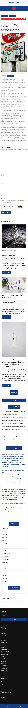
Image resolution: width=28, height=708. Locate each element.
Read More (7, 273)
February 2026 (5, 547)
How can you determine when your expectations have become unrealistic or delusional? (14, 363)
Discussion (12, 16)
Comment (3, 153)
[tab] (14, 8)
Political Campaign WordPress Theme (10, 706)
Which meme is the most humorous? (12, 296)
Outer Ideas (14, 2)
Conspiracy (4, 592)
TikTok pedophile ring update (17, 503)
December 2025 (6, 553)
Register (3, 681)
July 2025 (4, 565)
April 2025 (4, 575)
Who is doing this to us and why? (10, 432)
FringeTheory (5, 598)
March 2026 (5, 543)
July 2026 (4, 531)
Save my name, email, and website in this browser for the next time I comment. (13, 201)
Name (2, 175)
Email (2, 183)
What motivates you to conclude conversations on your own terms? (12, 253)
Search (14, 392)
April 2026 (4, 540)
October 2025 (5, 559)
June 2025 (4, 568)
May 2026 (4, 537)
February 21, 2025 (8, 258)
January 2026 (5, 550)
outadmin (17, 29)
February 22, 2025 (7, 29)
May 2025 (4, 572)
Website (3, 191)
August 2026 (5, 528)
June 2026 (4, 534)
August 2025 (5, 562)
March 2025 (5, 578)
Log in (2, 684)
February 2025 (5, 581)
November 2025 (6, 556)
